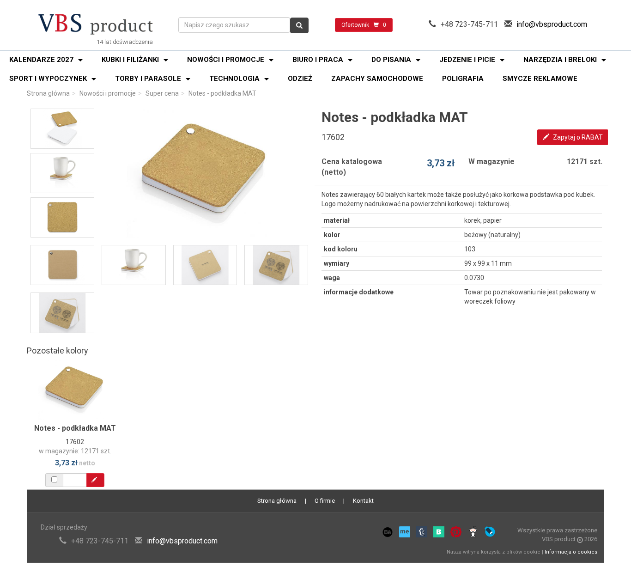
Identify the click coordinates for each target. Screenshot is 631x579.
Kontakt (363, 500)
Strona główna (48, 93)
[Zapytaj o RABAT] (95, 480)
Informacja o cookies (571, 552)
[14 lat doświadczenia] (95, 25)
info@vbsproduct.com (551, 24)
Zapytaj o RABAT (577, 137)
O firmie (325, 500)
